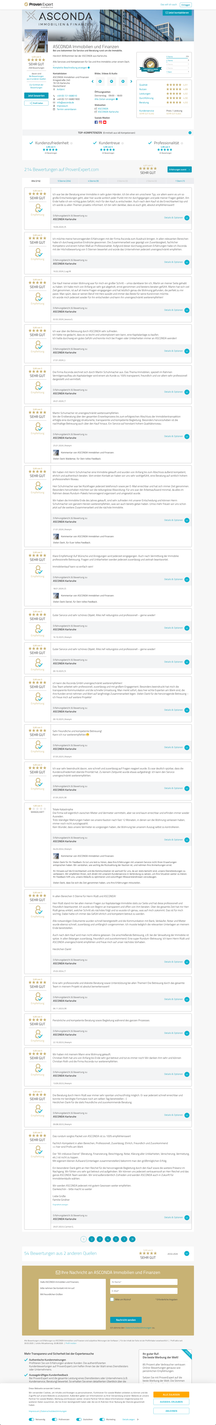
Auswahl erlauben (171, 1402)
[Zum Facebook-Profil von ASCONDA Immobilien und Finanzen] (97, 123)
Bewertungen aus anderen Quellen (36, 77)
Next (131, 81)
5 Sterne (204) (64, 180)
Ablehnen (171, 1411)
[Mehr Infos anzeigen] (150, 65)
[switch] (54, 1419)
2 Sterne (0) (151, 180)
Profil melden (71, 1343)
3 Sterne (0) (122, 180)
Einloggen (185, 4)
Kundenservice (146, 110)
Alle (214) (35, 180)
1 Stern (169, 72)
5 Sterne (169, 56)
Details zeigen (129, 1419)
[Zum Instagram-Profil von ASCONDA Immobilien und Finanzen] (101, 123)
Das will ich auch (169, 4)
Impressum (34, 1411)
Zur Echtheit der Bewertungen (36, 86)
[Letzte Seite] (132, 1239)
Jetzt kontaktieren (178, 12)
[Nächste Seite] (124, 1239)
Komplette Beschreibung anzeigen (70, 67)
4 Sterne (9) (93, 180)
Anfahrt (61, 89)
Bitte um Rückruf (123, 1299)
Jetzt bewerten (36, 95)
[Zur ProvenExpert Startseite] (38, 5)
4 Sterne (169, 60)
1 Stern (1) (180, 180)
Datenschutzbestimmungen (54, 1411)
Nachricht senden (126, 1320)
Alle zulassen (171, 1394)
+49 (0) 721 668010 (67, 95)
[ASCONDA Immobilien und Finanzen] (36, 40)
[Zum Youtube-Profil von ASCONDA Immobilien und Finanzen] (105, 123)
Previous (92, 81)
